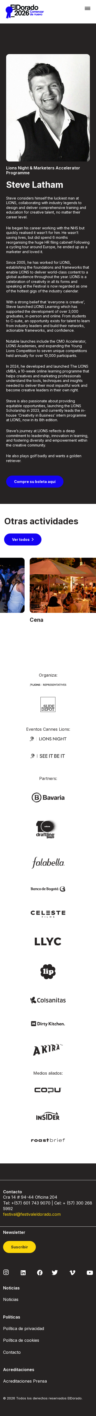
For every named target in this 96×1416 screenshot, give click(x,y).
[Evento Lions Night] (48, 738)
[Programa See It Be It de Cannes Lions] (48, 756)
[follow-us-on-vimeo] (72, 1272)
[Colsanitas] (48, 1000)
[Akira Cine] (48, 1049)
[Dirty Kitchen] (48, 1023)
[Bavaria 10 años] (48, 829)
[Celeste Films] (48, 914)
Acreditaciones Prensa (25, 1381)
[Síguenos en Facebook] (39, 1272)
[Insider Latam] (48, 1115)
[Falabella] (48, 862)
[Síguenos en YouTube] (90, 1272)
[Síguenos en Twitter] (55, 1272)
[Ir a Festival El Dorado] (24, 11)
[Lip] (48, 971)
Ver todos (21, 539)
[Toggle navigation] (87, 8)
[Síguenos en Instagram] (6, 1272)
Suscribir (19, 1247)
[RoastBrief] (48, 1140)
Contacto (12, 1352)
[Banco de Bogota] (48, 889)
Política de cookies (21, 1340)
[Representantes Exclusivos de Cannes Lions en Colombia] (48, 684)
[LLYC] (48, 941)
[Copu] (48, 1090)
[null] (48, 704)
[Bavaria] (48, 797)
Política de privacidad (23, 1328)
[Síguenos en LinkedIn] (23, 1272)
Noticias (10, 1299)
